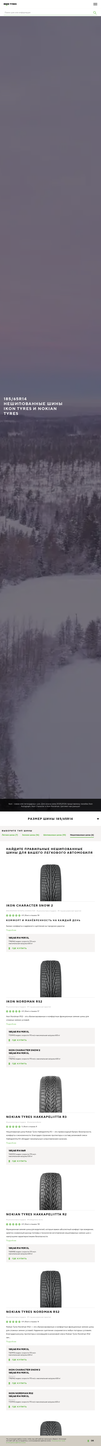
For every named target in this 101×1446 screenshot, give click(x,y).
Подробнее (11, 930)
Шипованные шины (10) (54, 835)
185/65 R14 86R (17, 1150)
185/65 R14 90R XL (19, 937)
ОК (92, 1441)
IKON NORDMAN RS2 (24, 1002)
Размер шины (50, 819)
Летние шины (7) (10, 835)
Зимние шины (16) (30, 835)
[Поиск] (94, 12)
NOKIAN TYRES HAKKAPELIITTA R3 (36, 1117)
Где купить (19, 948)
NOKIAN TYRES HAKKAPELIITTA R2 (36, 1214)
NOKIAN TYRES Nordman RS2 (33, 1312)
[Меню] (95, 4)
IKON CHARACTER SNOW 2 (29, 905)
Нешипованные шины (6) (82, 835)
